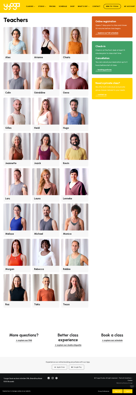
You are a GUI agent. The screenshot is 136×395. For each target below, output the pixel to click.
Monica (67, 233)
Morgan (9, 269)
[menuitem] (30, 6)
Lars (7, 198)
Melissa (9, 233)
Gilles (8, 127)
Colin (8, 92)
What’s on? (83, 6)
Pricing (52, 6)
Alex (8, 57)
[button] (17, 40)
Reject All (117, 391)
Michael (38, 233)
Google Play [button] (77, 367)
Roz (7, 304)
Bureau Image (128, 383)
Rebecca (39, 269)
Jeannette (10, 163)
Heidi (37, 127)
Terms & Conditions (125, 378)
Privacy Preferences (103, 391)
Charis (66, 57)
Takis (37, 304)
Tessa (66, 304)
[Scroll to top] (132, 387)
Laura (37, 198)
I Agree (128, 391)
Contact (96, 6)
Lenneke (67, 198)
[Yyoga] (11, 6)
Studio (41, 6)
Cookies (130, 380)
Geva (66, 92)
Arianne (38, 57)
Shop (72, 6)
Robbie (66, 269)
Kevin (66, 163)
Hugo (66, 127)
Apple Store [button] (61, 367)
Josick (37, 163)
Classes (29, 6)
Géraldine (39, 92)
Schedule (63, 6)
